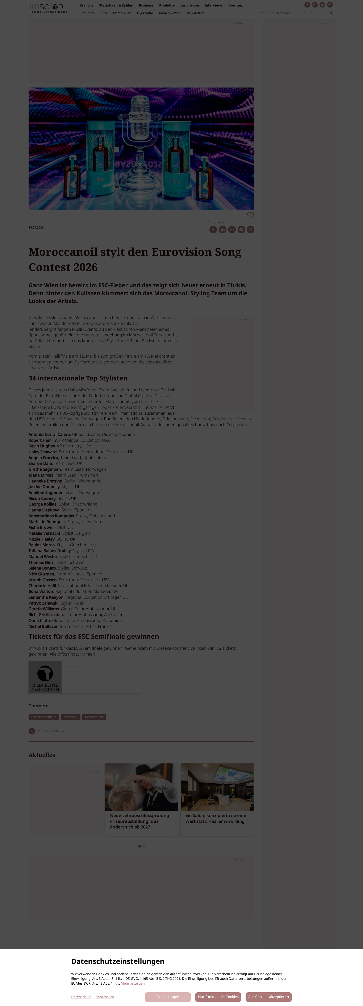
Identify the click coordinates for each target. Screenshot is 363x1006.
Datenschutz (81, 997)
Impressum (105, 997)
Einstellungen (168, 997)
